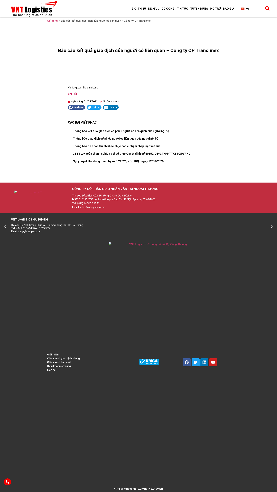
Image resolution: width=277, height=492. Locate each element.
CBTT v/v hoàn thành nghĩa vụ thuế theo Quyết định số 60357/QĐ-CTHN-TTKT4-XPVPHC (131, 153)
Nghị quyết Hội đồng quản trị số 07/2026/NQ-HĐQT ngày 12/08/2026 (118, 161)
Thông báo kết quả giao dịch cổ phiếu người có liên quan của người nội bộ (121, 131)
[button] (267, 8)
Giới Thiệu (138, 8)
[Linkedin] (204, 362)
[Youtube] (213, 362)
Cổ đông (168, 8)
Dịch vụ (153, 8)
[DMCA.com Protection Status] (149, 364)
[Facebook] (187, 362)
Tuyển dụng (199, 8)
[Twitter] (196, 362)
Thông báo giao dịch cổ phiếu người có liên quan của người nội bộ (115, 138)
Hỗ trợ (215, 8)
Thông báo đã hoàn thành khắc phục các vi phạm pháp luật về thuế (116, 146)
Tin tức (182, 8)
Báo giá (228, 8)
